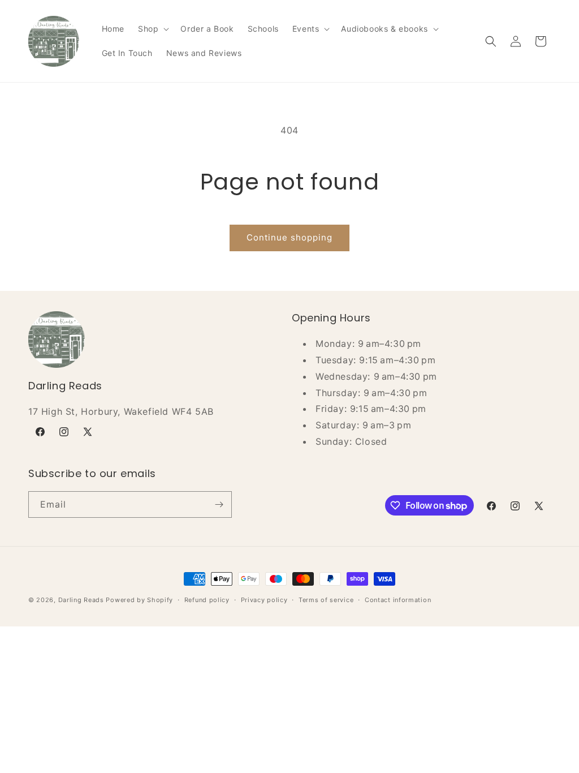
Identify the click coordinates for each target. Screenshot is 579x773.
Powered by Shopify (139, 600)
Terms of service (326, 600)
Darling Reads (81, 600)
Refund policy (207, 600)
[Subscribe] (218, 504)
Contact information (398, 600)
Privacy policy (264, 600)
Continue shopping (289, 237)
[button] (152, 29)
